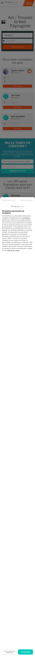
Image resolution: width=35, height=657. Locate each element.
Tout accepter (25, 652)
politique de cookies (13, 250)
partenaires (26, 218)
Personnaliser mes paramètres (9, 651)
